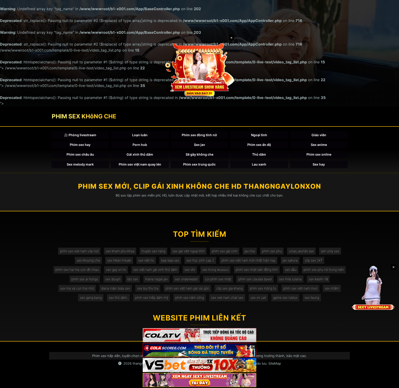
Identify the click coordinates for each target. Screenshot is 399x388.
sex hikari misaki (119, 260)
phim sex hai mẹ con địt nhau (77, 269)
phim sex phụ (272, 251)
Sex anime (319, 145)
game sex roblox (285, 297)
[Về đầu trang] (388, 382)
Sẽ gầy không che (199, 154)
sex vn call (258, 297)
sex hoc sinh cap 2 (200, 260)
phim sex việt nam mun (300, 288)
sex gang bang (91, 297)
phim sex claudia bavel (255, 279)
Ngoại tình (259, 135)
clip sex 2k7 (313, 260)
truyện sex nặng (153, 251)
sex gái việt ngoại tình (188, 251)
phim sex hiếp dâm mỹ (151, 297)
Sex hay (319, 164)
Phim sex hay (80, 145)
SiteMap (274, 363)
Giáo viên (318, 135)
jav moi (250, 251)
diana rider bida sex (115, 288)
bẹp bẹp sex (170, 260)
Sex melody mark (80, 164)
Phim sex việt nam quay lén (140, 164)
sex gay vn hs (116, 269)
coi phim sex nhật (218, 279)
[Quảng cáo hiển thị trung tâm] (199, 69)
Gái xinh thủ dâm (140, 154)
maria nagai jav (156, 279)
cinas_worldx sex (301, 251)
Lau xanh (259, 164)
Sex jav (199, 145)
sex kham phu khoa (120, 251)
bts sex (132, 279)
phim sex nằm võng (189, 297)
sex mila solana (290, 279)
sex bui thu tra (147, 288)
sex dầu (290, 269)
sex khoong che (88, 260)
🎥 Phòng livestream (80, 135)
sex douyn (112, 279)
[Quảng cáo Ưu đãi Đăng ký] (199, 350)
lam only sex (330, 251)
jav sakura (290, 260)
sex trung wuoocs (215, 269)
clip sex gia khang (229, 288)
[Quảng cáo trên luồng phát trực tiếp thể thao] (199, 380)
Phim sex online (318, 154)
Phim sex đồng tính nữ (199, 135)
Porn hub (140, 145)
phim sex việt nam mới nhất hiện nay (248, 260)
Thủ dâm (259, 154)
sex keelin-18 (318, 279)
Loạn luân (140, 135)
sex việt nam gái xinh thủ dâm (155, 269)
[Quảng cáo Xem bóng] (199, 335)
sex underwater (186, 279)
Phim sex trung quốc (199, 164)
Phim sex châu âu (80, 154)
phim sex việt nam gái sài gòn (187, 288)
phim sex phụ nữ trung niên (324, 269)
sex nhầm (332, 288)
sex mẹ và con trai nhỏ (77, 288)
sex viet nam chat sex (227, 297)
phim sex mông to (263, 288)
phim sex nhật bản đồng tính (257, 269)
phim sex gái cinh (224, 251)
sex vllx (189, 269)
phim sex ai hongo (84, 279)
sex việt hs (146, 260)
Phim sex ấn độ (259, 145)
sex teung (312, 297)
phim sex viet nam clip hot (79, 251)
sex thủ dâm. (118, 297)
